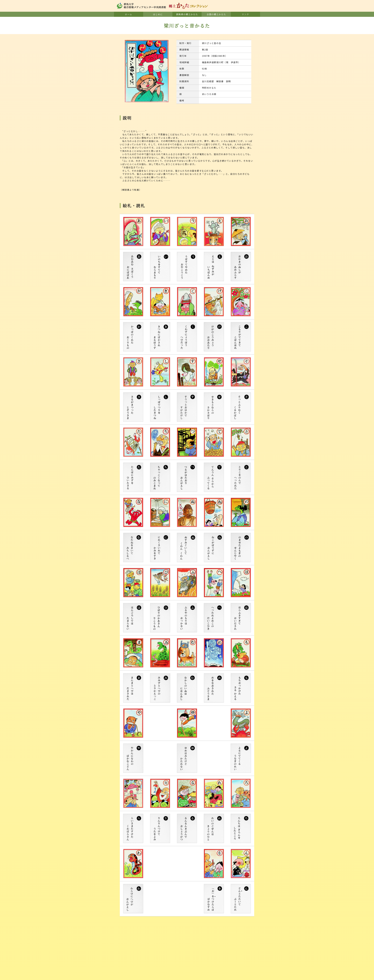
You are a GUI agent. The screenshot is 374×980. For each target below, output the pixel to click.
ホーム (128, 14)
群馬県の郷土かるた (187, 14)
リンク (245, 14)
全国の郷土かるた (216, 14)
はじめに (158, 14)
